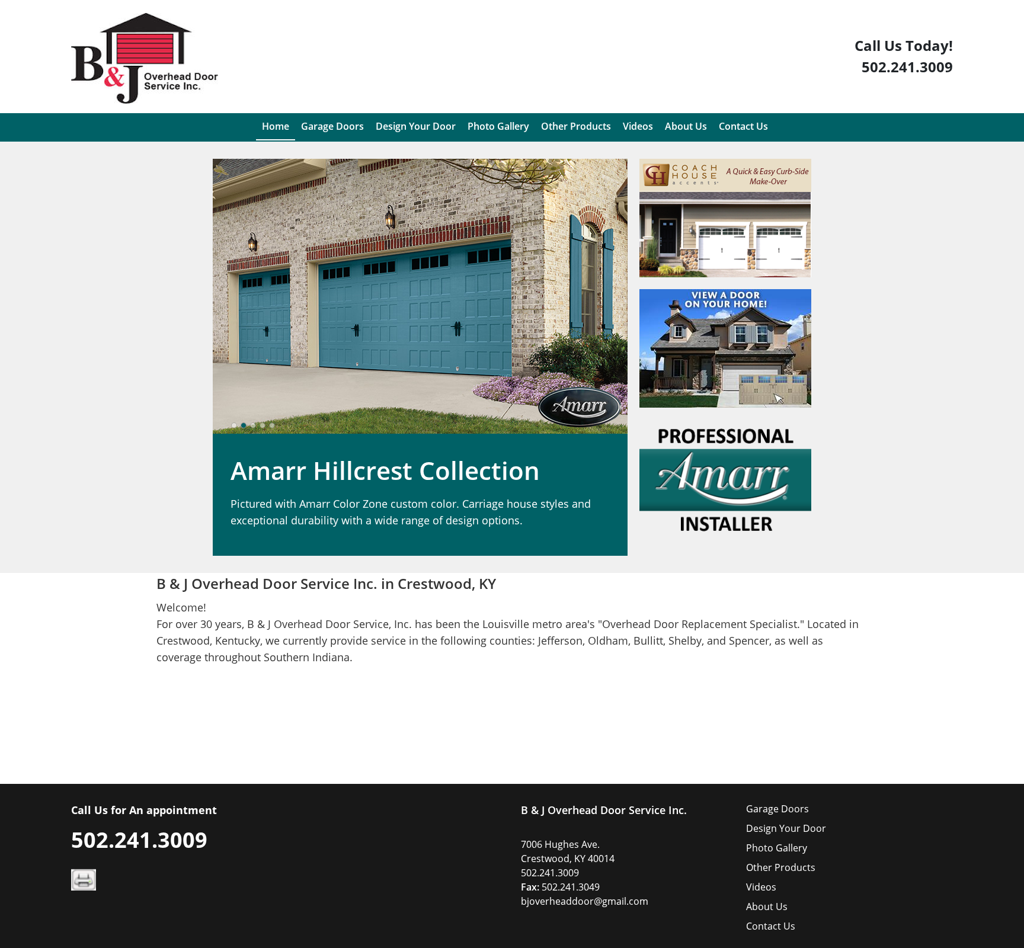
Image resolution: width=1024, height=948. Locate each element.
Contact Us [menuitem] (743, 126)
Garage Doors (777, 808)
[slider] (253, 425)
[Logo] (144, 58)
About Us (767, 906)
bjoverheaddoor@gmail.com (584, 901)
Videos (761, 886)
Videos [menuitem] (638, 126)
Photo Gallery (776, 847)
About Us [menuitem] (686, 126)
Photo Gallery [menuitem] (498, 126)
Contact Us (770, 926)
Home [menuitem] (275, 126)
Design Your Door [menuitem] (416, 126)
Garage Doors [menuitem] (332, 126)
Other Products (780, 867)
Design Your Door (786, 828)
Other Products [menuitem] (576, 126)
